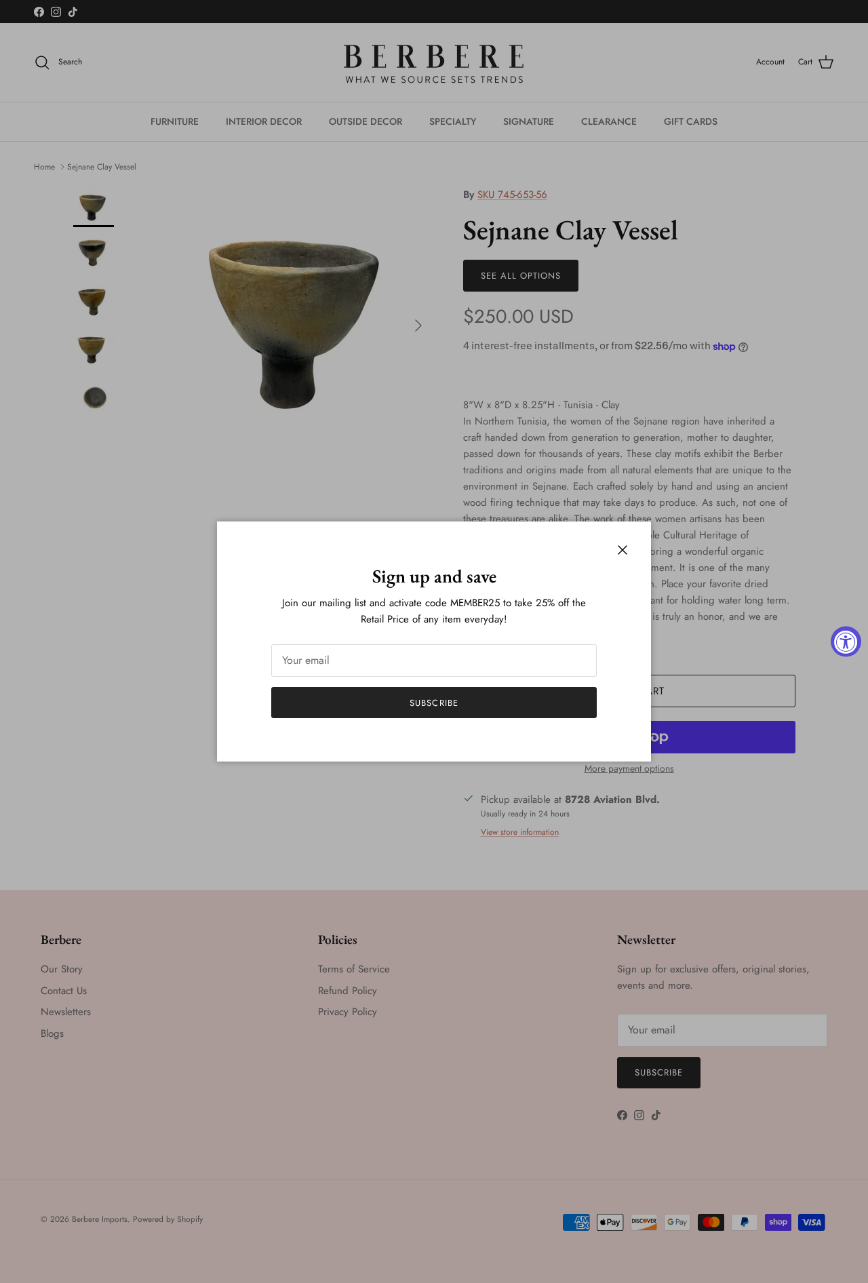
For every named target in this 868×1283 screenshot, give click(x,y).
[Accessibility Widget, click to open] (846, 642)
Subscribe (434, 702)
